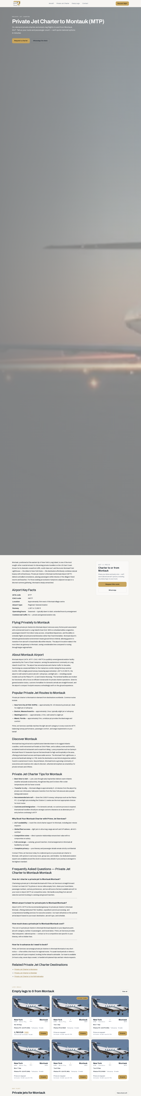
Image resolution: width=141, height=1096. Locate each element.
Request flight (122, 3)
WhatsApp (112, 590)
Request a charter (21, 40)
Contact (85, 3)
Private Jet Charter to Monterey (25, 969)
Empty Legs (76, 3)
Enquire (43, 1033)
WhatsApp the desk (40, 40)
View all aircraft (122, 1093)
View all (124, 991)
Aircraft (51, 3)
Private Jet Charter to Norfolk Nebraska (28, 976)
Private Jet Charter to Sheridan (25, 973)
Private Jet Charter (63, 3)
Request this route (112, 584)
